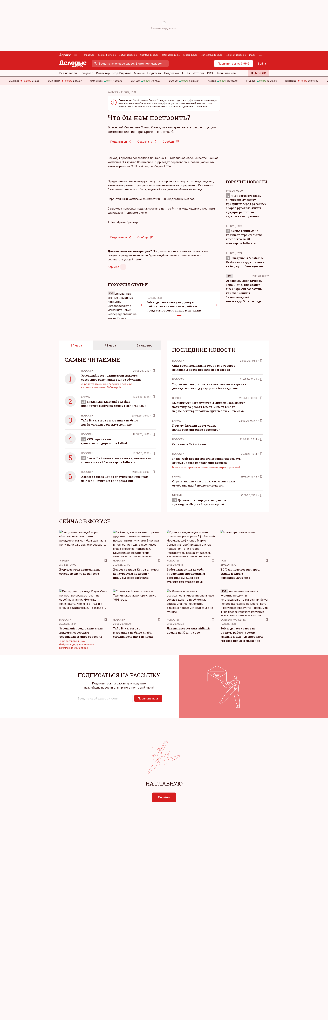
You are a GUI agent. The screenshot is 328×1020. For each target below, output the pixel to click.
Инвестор (103, 73)
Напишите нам (226, 73)
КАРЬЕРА (113, 92)
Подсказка (171, 73)
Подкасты (154, 73)
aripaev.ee (89, 55)
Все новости (68, 73)
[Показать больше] (260, 55)
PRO (210, 73)
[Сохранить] (154, 371)
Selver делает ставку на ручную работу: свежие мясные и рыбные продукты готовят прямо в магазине (174, 306)
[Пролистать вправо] (217, 305)
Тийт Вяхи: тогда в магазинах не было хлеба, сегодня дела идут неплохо (133, 632)
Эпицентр (86, 73)
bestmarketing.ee (107, 55)
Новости (87, 370)
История (198, 73)
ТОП (223, 560)
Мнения (139, 73)
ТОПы (186, 73)
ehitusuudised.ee (128, 55)
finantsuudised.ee (149, 55)
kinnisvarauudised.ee (211, 55)
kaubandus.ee (190, 55)
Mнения (177, 495)
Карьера (113, 267)
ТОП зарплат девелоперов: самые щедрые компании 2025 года (240, 573)
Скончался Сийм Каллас (190, 444)
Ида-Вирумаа (121, 73)
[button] (104, 698)
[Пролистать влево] (141, 305)
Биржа (85, 396)
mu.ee (252, 55)
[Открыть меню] (75, 55)
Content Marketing (234, 619)
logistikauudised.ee (236, 55)
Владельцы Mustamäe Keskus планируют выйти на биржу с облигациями (245, 262)
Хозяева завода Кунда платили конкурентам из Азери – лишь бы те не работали (136, 573)
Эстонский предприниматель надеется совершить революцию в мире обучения (81, 632)
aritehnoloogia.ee (171, 55)
